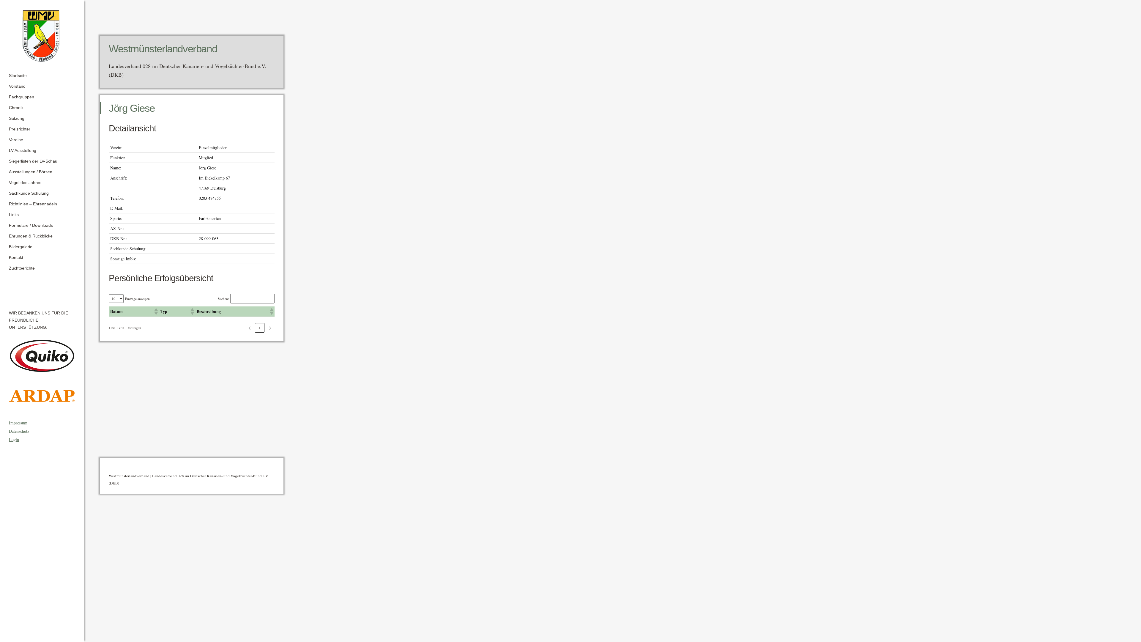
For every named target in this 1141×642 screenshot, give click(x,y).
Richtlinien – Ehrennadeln (33, 204)
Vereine (16, 139)
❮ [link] (249, 327)
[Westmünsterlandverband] (42, 33)
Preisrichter (19, 129)
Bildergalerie (20, 246)
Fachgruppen (21, 97)
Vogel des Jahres (25, 182)
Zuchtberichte (22, 268)
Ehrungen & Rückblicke (31, 236)
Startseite (18, 75)
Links (14, 214)
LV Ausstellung (22, 150)
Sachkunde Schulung (29, 193)
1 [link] (260, 327)
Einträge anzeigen (137, 298)
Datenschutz (19, 431)
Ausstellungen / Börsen (30, 171)
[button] (155, 311)
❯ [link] (270, 327)
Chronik (16, 107)
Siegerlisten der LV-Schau (33, 161)
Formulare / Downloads (31, 225)
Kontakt (16, 257)
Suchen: (223, 298)
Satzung (16, 118)
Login (14, 439)
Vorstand (17, 86)
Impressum (18, 423)
